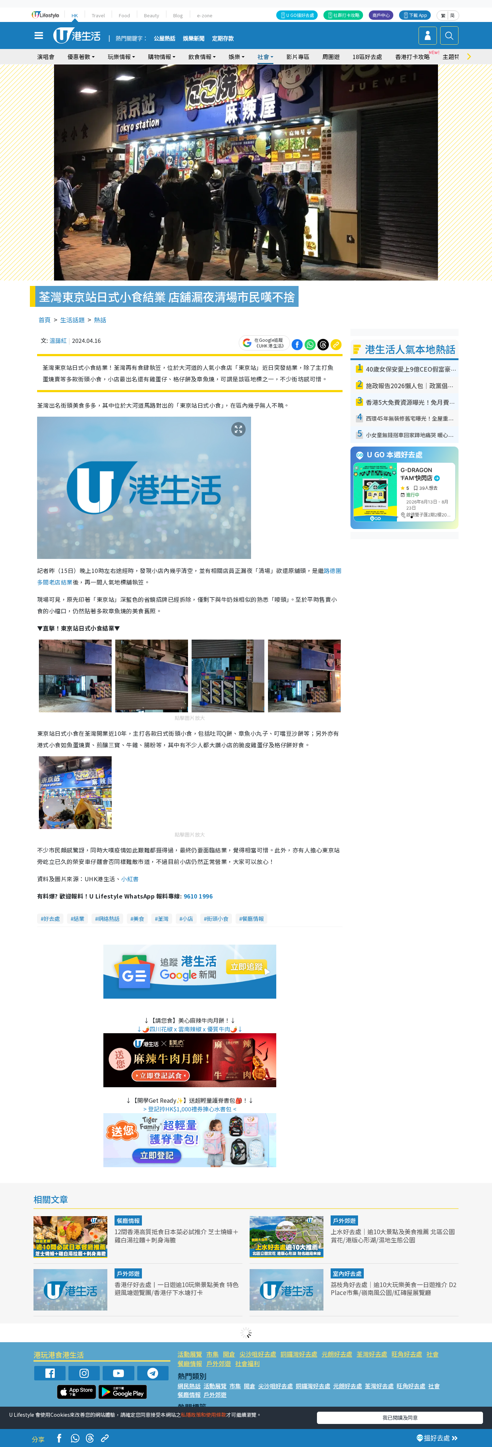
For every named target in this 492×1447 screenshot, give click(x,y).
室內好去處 (347, 1273)
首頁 (45, 319)
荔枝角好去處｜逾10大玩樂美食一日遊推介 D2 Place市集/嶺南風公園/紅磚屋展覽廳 (393, 1288)
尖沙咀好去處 (258, 1353)
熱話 (100, 319)
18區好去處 (367, 56)
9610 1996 (198, 896)
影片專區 (297, 56)
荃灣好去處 (372, 1353)
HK (75, 15)
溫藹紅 (58, 340)
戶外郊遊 (344, 1220)
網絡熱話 (109, 918)
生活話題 (72, 319)
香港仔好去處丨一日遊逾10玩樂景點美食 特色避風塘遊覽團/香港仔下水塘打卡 (177, 1288)
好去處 (52, 918)
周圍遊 (331, 56)
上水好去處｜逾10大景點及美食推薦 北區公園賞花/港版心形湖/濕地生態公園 (393, 1235)
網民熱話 (189, 1385)
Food (124, 15)
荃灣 (163, 918)
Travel (98, 15)
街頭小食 (217, 918)
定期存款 (223, 38)
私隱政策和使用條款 (203, 1414)
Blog (178, 15)
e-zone (205, 15)
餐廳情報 (253, 918)
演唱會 (45, 56)
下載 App (418, 15)
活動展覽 (190, 1353)
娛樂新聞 (194, 38)
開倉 (229, 1353)
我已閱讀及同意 (400, 1417)
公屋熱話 (164, 38)
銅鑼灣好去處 (299, 1353)
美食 (138, 918)
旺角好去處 (407, 1353)
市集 (212, 1353)
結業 (78, 918)
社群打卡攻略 (346, 15)
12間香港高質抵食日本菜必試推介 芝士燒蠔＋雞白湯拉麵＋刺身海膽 (177, 1235)
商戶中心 (381, 15)
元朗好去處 (337, 1353)
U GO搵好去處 (300, 15)
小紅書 (130, 878)
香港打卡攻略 (412, 56)
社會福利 (247, 1363)
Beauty (151, 15)
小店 (187, 918)
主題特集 (454, 56)
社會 (432, 1353)
